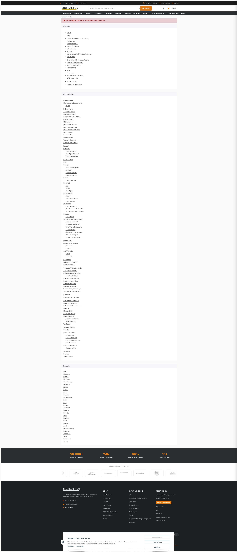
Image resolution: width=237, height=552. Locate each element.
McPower (66, 379)
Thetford (66, 408)
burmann (66, 423)
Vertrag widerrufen (73, 65)
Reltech (66, 410)
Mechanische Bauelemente (72, 103)
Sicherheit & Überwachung (72, 219)
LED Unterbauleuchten (71, 130)
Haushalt (66, 183)
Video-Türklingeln (72, 235)
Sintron (66, 395)
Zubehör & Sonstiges (73, 237)
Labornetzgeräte (71, 175)
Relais (68, 106)
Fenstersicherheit (72, 222)
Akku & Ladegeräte (72, 167)
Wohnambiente (173, 13)
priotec (65, 426)
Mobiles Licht (68, 137)
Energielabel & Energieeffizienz (78, 60)
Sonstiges (69, 191)
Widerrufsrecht (72, 78)
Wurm (65, 441)
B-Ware (66, 354)
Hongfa (66, 413)
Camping (66, 148)
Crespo (66, 405)
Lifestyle (66, 214)
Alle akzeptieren (157, 537)
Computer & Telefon (70, 243)
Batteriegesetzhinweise (75, 75)
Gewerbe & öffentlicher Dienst (77, 38)
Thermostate (70, 201)
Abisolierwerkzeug (69, 271)
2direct (65, 387)
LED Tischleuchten (70, 127)
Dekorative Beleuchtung (71, 117)
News (69, 32)
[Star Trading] (62, 473)
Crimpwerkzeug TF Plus (71, 273)
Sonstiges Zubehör (72, 154)
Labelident (67, 439)
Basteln (66, 330)
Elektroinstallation (72, 198)
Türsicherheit (70, 230)
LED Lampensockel (70, 124)
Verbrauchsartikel (72, 156)
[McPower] (78, 473)
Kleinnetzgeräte (71, 173)
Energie (66, 165)
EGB (64, 400)
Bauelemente (67, 13)
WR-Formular (72, 81)
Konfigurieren (157, 542)
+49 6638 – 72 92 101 (68, 3)
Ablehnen (157, 547)
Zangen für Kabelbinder (71, 291)
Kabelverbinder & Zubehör (72, 306)
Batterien (69, 170)
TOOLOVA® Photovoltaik (132, 13)
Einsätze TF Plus (71, 276)
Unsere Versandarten (74, 85)
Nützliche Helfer (69, 314)
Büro (65, 162)
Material (66, 308)
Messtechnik (67, 311)
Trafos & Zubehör (69, 140)
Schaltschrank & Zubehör (75, 211)
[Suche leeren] (139, 8)
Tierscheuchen (71, 180)
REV (64, 392)
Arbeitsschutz (70, 321)
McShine (66, 374)
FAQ (68, 36)
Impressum (70, 546)
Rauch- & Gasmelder (73, 224)
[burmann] (111, 473)
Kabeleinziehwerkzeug (71, 278)
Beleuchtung (79, 13)
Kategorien (71, 41)
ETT (64, 403)
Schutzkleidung (68, 316)
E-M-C (65, 390)
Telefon (68, 248)
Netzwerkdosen (69, 265)
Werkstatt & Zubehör (158, 13)
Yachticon (66, 434)
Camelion (66, 418)
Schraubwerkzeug (69, 286)
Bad (67, 185)
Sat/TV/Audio (68, 251)
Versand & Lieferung (151, 3)
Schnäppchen (68, 356)
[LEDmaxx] (95, 473)
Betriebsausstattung (70, 303)
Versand (146, 13)
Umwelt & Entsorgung (74, 62)
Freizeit (89, 13)
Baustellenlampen (69, 114)
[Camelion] (127, 473)
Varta (65, 436)
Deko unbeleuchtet (70, 345)
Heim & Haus (98, 13)
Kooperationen (72, 44)
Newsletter (71, 57)
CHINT (65, 421)
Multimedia (109, 13)
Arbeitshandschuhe (72, 319)
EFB (64, 371)
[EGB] (143, 473)
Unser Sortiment (73, 46)
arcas (65, 415)
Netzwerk (118, 13)
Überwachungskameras (74, 232)
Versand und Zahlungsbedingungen (79, 54)
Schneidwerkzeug (69, 284)
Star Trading (67, 382)
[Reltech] (175, 473)
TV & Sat (69, 256)
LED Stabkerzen (71, 338)
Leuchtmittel (67, 135)
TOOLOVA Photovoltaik (110, 512)
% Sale (183, 13)
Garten (65, 178)
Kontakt (176, 3)
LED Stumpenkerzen (73, 340)
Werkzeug (67, 324)
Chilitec (65, 377)
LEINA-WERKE (68, 428)
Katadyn (66, 431)
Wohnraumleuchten (70, 143)
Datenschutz (80, 546)
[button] (163, 8)
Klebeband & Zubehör (71, 297)
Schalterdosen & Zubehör (75, 209)
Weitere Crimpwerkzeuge (72, 289)
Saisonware (70, 217)
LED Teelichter (71, 343)
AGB (68, 70)
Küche (68, 188)
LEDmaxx (66, 384)
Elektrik (68, 196)
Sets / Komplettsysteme (74, 227)
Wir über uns (71, 49)
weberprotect (68, 397)
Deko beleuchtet (69, 332)
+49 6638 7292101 (70, 500)
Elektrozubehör (71, 151)
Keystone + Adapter (70, 262)
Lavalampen (70, 335)
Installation (67, 204)
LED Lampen (67, 122)
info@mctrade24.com (71, 504)
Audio (68, 254)
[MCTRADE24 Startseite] (72, 489)
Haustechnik (67, 193)
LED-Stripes (67, 132)
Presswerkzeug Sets (70, 281)
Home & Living (71, 348)
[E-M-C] (159, 473)
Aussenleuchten (69, 111)
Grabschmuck (68, 119)
